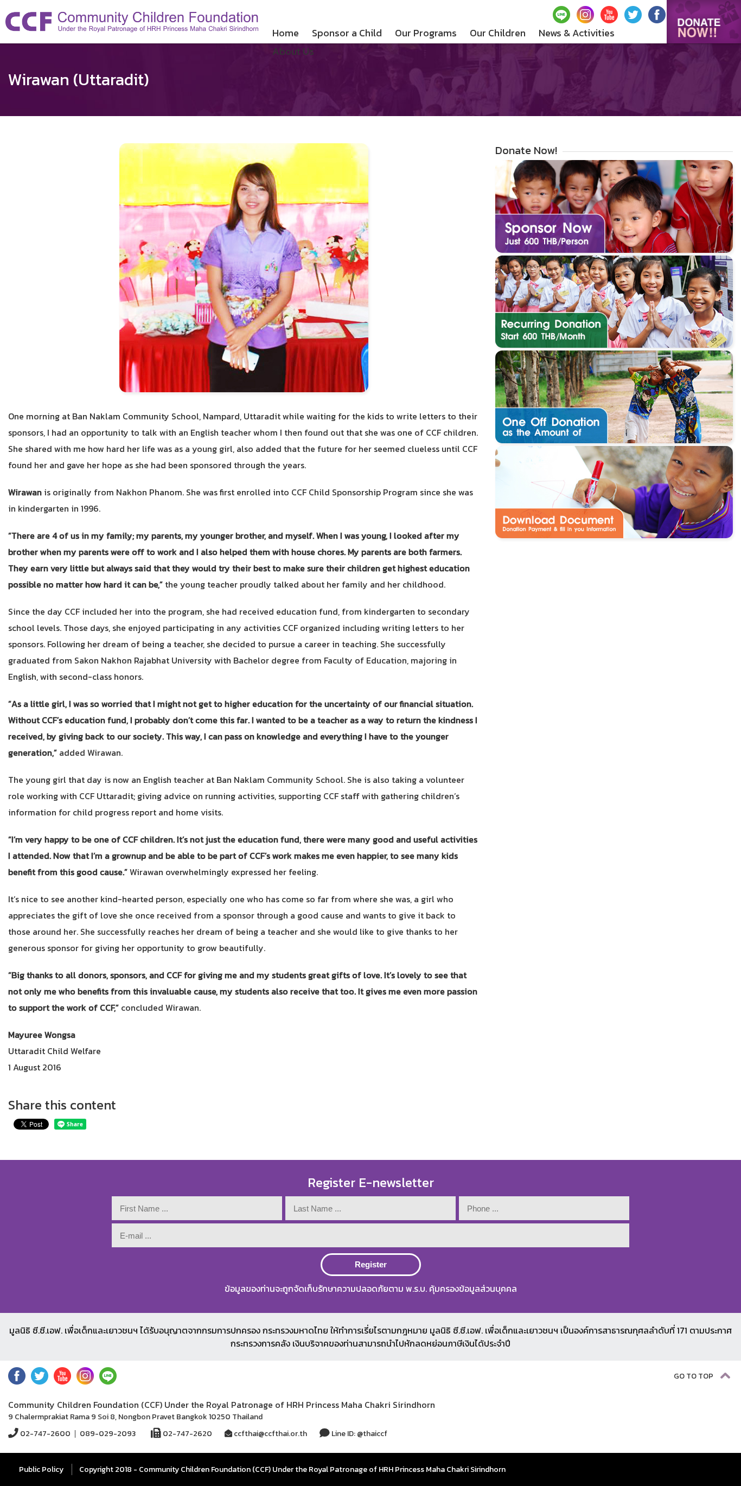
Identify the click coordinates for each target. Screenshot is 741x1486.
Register (371, 1264)
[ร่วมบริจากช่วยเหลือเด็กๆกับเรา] (704, 21)
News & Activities (577, 32)
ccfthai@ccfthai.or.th (269, 1434)
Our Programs (426, 32)
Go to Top (694, 1376)
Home (285, 32)
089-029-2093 (108, 1434)
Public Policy (41, 1469)
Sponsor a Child (347, 32)
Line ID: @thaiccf (358, 1433)
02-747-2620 (186, 1433)
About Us (293, 51)
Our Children (498, 32)
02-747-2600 (44, 1433)
